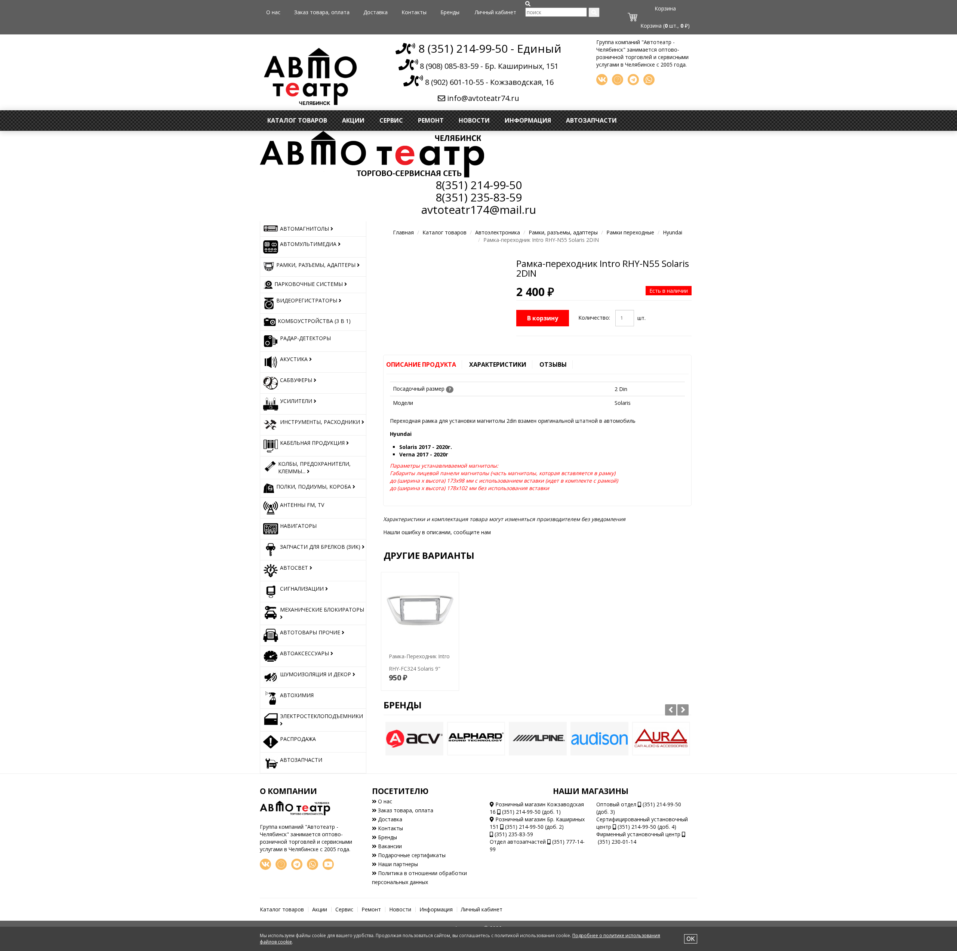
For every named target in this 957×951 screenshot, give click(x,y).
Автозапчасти (591, 120)
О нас (273, 12)
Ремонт (431, 120)
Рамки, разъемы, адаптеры (563, 232)
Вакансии (389, 846)
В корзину (542, 318)
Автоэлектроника (497, 232)
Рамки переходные (630, 232)
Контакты (414, 12)
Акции (353, 120)
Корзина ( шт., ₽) (665, 25)
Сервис (391, 120)
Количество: (594, 317)
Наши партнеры (397, 864)
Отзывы (553, 364)
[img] (527, 3)
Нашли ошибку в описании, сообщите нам (437, 532)
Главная (403, 232)
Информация (528, 120)
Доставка (375, 12)
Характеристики (497, 364)
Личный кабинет (495, 12)
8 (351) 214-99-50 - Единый (488, 48)
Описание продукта (421, 364)
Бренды (449, 12)
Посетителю (400, 791)
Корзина (665, 8)
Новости (474, 120)
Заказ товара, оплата (322, 12)
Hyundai (672, 232)
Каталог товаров (297, 120)
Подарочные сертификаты (411, 855)
